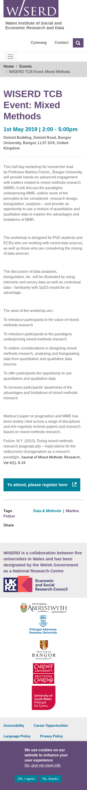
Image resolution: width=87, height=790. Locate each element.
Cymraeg (39, 42)
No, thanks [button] (50, 778)
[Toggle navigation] (10, 56)
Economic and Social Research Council (43, 584)
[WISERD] (30, 8)
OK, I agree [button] (26, 778)
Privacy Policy (51, 736)
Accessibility (13, 725)
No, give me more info (43, 765)
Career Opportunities (51, 725)
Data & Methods (47, 511)
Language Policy (16, 736)
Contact (61, 42)
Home (8, 66)
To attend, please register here (38, 484)
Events (25, 66)
